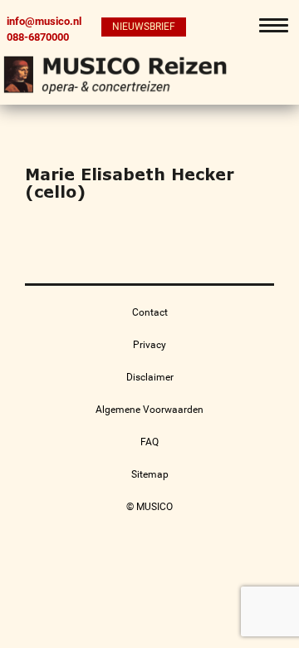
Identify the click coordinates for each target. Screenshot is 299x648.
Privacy (149, 345)
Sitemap (150, 474)
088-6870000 (38, 36)
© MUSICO (149, 507)
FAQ (149, 442)
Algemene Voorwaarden (149, 409)
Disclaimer (150, 377)
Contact (150, 312)
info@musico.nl (44, 21)
